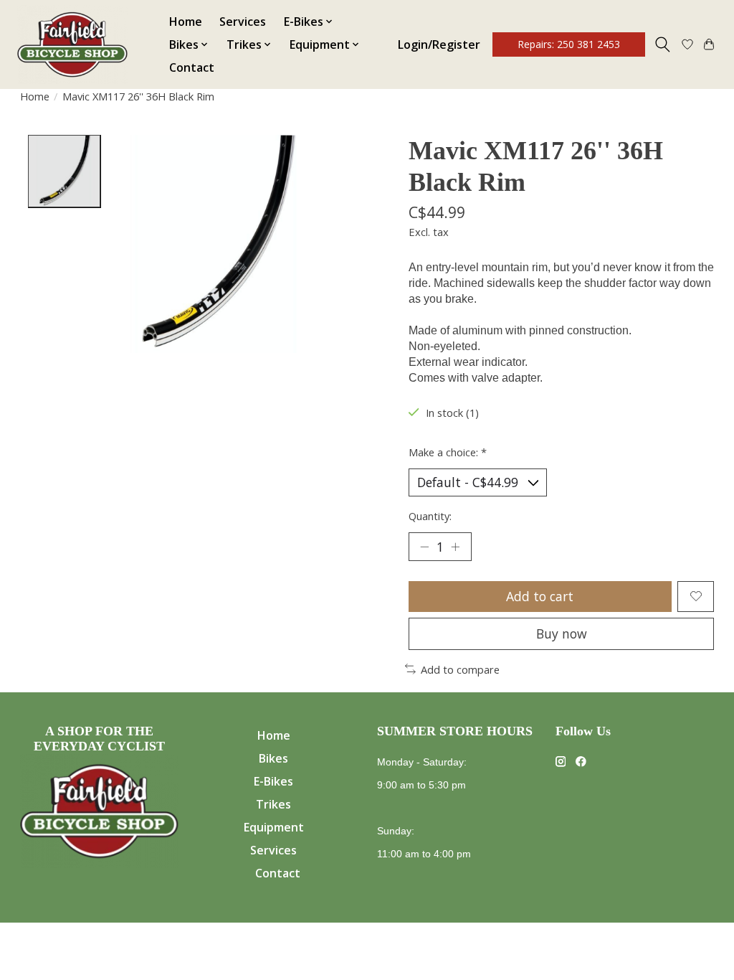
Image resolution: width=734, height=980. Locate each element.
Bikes (273, 758)
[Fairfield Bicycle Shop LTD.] (72, 44)
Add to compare (460, 669)
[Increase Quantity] (455, 547)
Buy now (561, 633)
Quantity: (430, 516)
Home (185, 21)
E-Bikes (273, 781)
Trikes (273, 804)
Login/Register (439, 44)
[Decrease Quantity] (424, 547)
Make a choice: (448, 452)
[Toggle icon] (662, 44)
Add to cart (539, 596)
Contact (191, 67)
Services (242, 21)
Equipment (274, 827)
